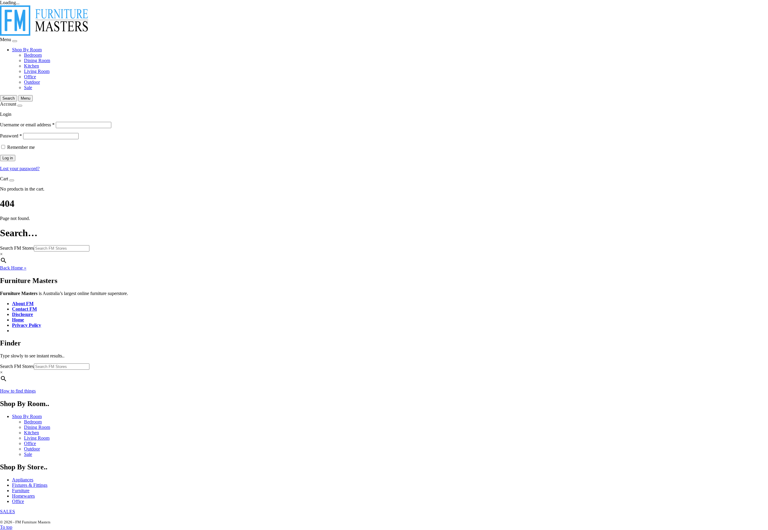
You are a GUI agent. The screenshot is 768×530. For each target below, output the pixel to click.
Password (11, 135)
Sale (28, 87)
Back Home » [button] (13, 267)
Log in (7, 158)
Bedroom (33, 55)
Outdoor (32, 82)
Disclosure (22, 314)
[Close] (14, 41)
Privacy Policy (26, 325)
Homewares (23, 495)
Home (18, 319)
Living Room (37, 71)
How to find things (18, 390)
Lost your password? (20, 168)
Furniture (20, 490)
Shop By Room (27, 49)
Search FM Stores (17, 248)
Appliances (22, 479)
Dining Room (37, 60)
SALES (7, 511)
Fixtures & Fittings (29, 485)
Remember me (21, 147)
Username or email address (27, 124)
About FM (23, 303)
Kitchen (31, 65)
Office (30, 76)
